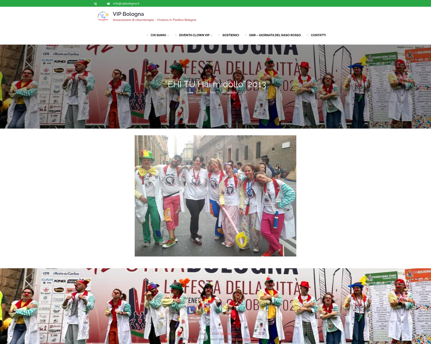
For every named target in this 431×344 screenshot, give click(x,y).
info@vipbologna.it (125, 3)
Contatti (318, 35)
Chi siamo (158, 35)
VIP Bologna (128, 14)
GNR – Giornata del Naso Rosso (275, 35)
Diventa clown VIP (194, 35)
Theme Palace (242, 339)
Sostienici (230, 35)
